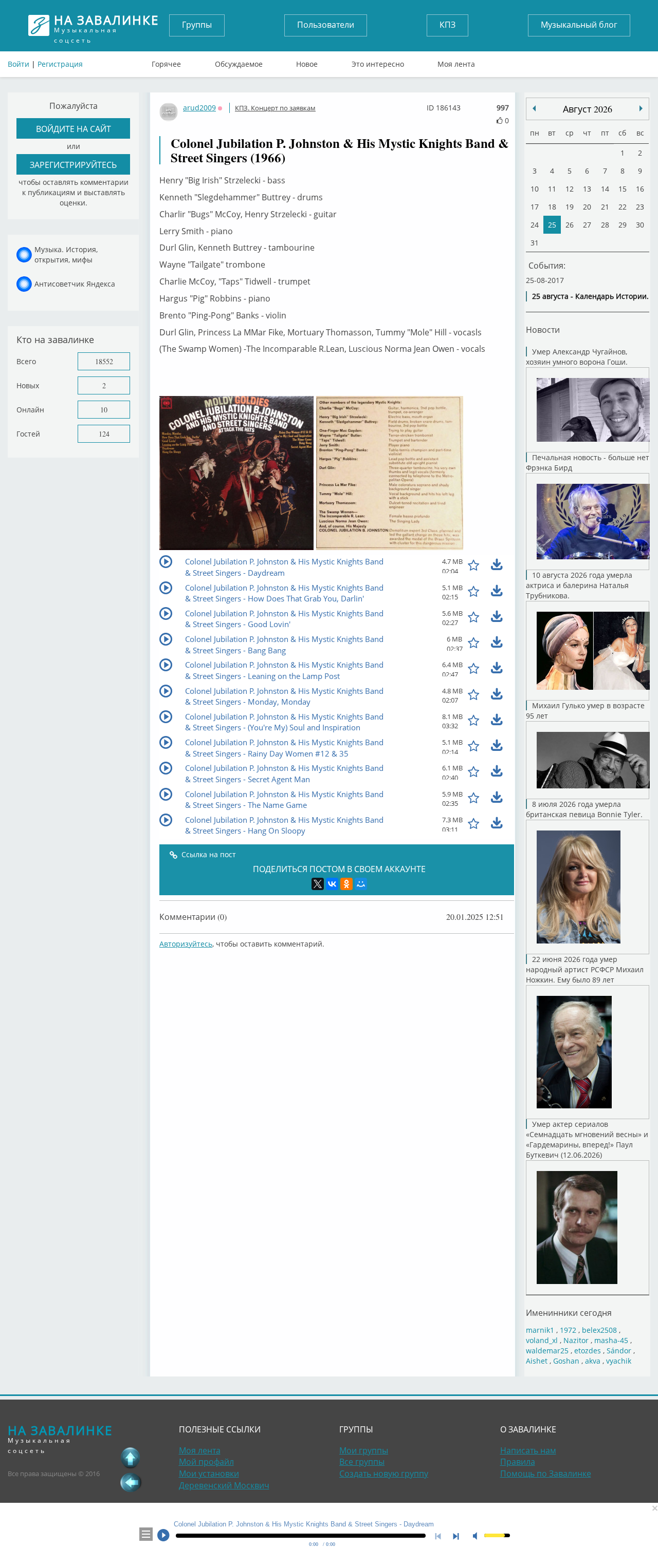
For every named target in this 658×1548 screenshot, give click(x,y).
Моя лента (456, 61)
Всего (26, 361)
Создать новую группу (383, 1473)
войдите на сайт (73, 128)
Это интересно (378, 61)
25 (552, 225)
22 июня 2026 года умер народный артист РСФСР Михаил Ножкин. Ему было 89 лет (585, 969)
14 (605, 189)
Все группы (362, 1461)
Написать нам (528, 1450)
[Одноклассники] (346, 884)
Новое (307, 61)
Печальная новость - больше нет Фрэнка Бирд (587, 462)
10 (103, 409)
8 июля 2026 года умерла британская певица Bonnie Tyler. (584, 809)
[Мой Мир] (361, 884)
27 (587, 225)
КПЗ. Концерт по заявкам (275, 107)
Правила (517, 1461)
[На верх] (130, 1457)
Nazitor (576, 1340)
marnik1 (540, 1330)
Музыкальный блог (579, 24)
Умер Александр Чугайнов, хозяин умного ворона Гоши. (577, 357)
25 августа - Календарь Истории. (590, 296)
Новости (543, 329)
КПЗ (447, 24)
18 (552, 207)
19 (569, 207)
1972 (568, 1330)
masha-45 (611, 1340)
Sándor (619, 1350)
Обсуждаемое (239, 61)
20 (587, 207)
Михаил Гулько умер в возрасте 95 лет (585, 711)
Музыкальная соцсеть (106, 25)
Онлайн (30, 409)
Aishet (536, 1361)
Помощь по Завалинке (545, 1473)
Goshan (566, 1361)
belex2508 (599, 1330)
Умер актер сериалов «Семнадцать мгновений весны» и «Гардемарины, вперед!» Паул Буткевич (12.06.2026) (587, 1139)
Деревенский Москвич (224, 1485)
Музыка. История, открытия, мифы (66, 254)
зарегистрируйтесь (73, 164)
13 (587, 189)
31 (535, 243)
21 (605, 207)
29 (622, 225)
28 (605, 225)
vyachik (618, 1361)
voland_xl (542, 1340)
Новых (27, 385)
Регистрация (60, 64)
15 (622, 189)
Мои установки (209, 1473)
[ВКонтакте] (332, 884)
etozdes (587, 1350)
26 (569, 225)
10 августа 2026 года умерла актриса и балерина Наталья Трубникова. (579, 585)
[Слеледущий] (534, 108)
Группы (197, 24)
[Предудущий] (641, 108)
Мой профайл (206, 1461)
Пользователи (325, 24)
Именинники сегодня (569, 1312)
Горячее (166, 61)
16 (640, 189)
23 (640, 207)
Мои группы (363, 1450)
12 (569, 189)
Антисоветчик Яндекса (74, 284)
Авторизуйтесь (185, 944)
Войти (18, 64)
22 (622, 207)
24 (535, 225)
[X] (318, 884)
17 (535, 207)
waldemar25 (547, 1350)
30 (640, 225)
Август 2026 (587, 109)
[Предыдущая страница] (130, 1482)
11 (552, 189)
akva (592, 1361)
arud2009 (199, 107)
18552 (104, 361)
